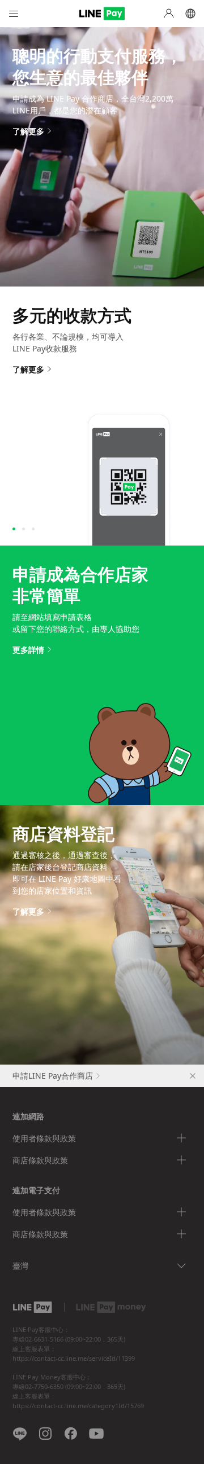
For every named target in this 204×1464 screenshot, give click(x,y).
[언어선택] (190, 13)
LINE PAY (102, 13)
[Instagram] (45, 1433)
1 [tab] (13, 528)
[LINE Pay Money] (111, 1307)
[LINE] (19, 1433)
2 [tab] (23, 528)
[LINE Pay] (32, 1307)
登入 (168, 13)
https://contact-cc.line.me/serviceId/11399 (73, 1358)
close (192, 1076)
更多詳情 (28, 649)
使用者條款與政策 (44, 1138)
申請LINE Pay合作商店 (52, 1075)
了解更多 (28, 131)
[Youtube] (96, 1433)
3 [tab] (33, 528)
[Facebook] (70, 1433)
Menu (13, 13)
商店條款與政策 (40, 1160)
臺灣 (20, 1265)
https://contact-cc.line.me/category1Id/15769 (78, 1405)
